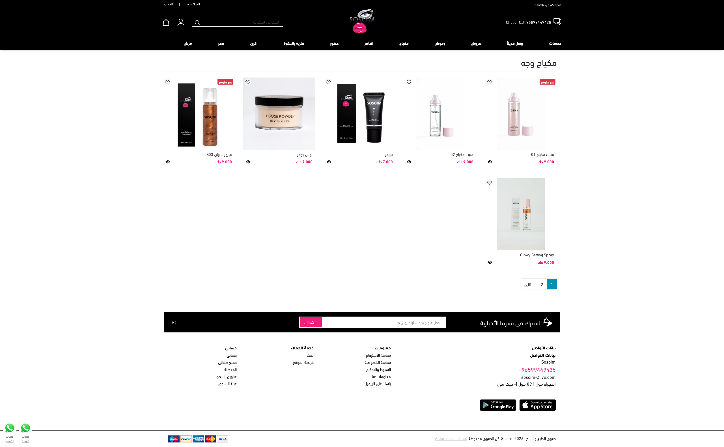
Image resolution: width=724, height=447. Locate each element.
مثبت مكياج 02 (462, 154)
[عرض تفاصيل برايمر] (360, 114)
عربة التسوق (227, 383)
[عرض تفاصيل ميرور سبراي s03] (199, 114)
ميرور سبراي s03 (219, 154)
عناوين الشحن (226, 376)
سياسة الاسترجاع (378, 354)
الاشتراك (310, 322)
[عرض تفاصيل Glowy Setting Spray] (521, 214)
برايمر (389, 154)
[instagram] (174, 322)
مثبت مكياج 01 (542, 154)
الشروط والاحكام (378, 369)
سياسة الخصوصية (378, 362)
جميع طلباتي (227, 362)
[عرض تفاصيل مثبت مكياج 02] (440, 114)
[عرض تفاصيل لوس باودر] (279, 114)
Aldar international (451, 438)
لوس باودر (305, 154)
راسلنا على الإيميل (378, 383)
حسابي (232, 354)
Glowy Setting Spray (537, 254)
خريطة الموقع (303, 362)
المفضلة (230, 369)
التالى (529, 284)
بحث (310, 354)
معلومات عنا (381, 376)
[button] (180, 21)
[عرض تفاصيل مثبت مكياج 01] (521, 114)
